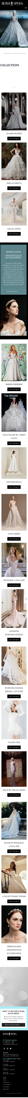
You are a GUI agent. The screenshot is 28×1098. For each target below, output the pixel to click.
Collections (6, 1082)
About (5, 1080)
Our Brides (6, 1086)
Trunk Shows (6, 1084)
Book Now (6, 1089)
